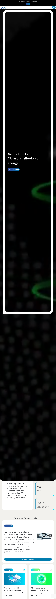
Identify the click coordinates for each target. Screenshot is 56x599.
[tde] (4, 7)
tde (28, 3)
